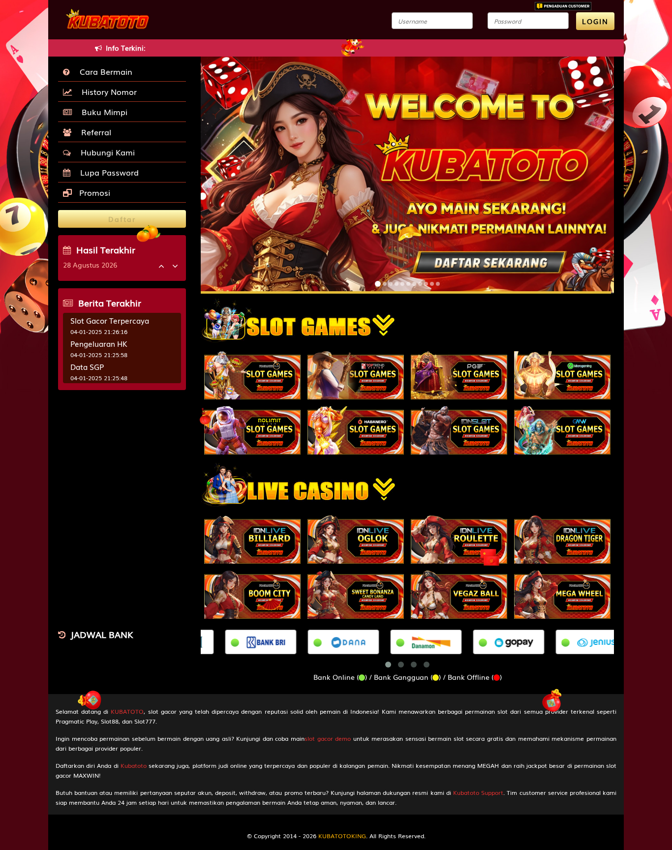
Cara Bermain (103, 71)
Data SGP (87, 366)
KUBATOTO (127, 711)
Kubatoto (134, 765)
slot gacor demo (328, 738)
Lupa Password (107, 172)
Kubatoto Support (478, 792)
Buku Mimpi (102, 112)
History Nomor (107, 91)
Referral (93, 132)
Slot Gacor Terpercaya (109, 320)
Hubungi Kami (105, 152)
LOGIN (595, 21)
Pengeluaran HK (98, 343)
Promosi (93, 192)
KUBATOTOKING (342, 835)
